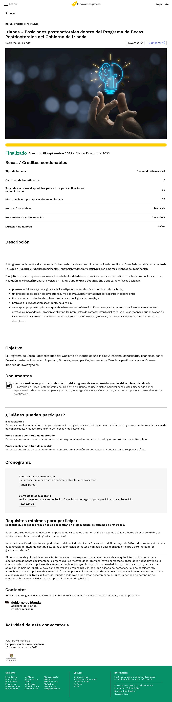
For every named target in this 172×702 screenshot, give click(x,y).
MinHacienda (11, 689)
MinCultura (30, 684)
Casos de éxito (81, 681)
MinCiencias (50, 686)
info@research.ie (22, 609)
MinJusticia (10, 679)
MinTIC (28, 681)
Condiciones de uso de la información (133, 679)
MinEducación (51, 681)
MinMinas (29, 677)
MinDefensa (11, 681)
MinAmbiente (31, 689)
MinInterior (10, 684)
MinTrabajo (49, 684)
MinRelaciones (12, 686)
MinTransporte (51, 677)
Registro (78, 684)
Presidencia (11, 677)
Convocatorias (81, 677)
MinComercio (31, 679)
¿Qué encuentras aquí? (85, 679)
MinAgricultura (32, 686)
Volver (12, 13)
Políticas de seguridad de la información (134, 677)
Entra (76, 686)
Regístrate (162, 4)
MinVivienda (50, 679)
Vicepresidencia (52, 689)
